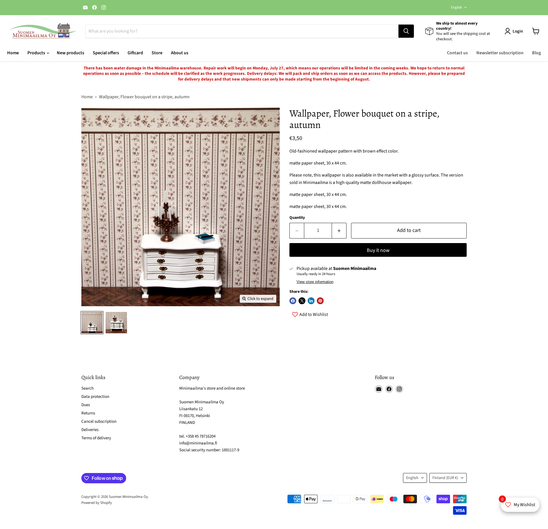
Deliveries (89, 430)
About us (179, 53)
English (456, 7)
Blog (536, 53)
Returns (88, 413)
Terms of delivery (96, 438)
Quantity (297, 217)
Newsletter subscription (499, 53)
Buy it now (378, 250)
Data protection (95, 397)
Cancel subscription (98, 421)
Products (36, 53)
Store (157, 53)
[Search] (406, 31)
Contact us (457, 53)
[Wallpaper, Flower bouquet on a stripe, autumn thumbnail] (92, 322)
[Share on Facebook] (292, 300)
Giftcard (135, 53)
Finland (445, 478)
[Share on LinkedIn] (311, 300)
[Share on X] (302, 300)
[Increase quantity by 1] (339, 231)
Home (13, 53)
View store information (315, 282)
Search (87, 388)
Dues (85, 405)
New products (70, 53)
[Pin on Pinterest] (320, 300)
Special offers (106, 53)
